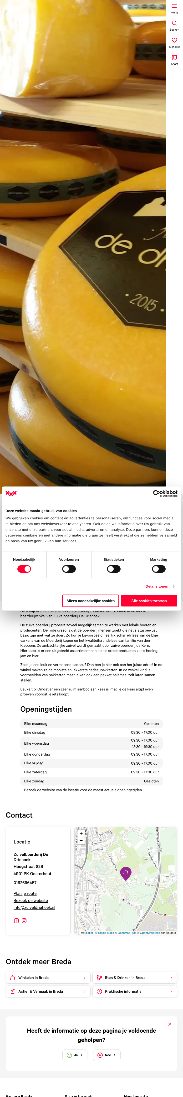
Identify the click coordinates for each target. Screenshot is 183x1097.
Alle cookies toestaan (149, 601)
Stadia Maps (106, 933)
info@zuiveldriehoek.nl (34, 907)
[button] (126, 874)
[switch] (69, 569)
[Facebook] (16, 921)
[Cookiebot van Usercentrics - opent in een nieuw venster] (157, 493)
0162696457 (25, 882)
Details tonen (157, 586)
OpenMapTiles (127, 933)
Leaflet (88, 933)
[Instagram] (24, 921)
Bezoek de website (31, 900)
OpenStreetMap (150, 933)
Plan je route (25, 893)
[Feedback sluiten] (169, 1024)
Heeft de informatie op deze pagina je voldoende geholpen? (91, 1035)
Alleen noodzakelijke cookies (90, 601)
